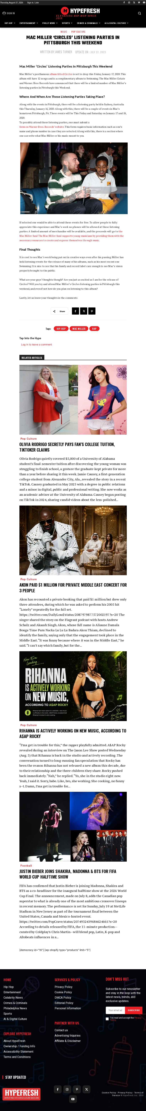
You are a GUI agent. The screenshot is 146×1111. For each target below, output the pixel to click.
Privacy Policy (125, 1093)
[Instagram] (129, 3)
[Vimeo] (139, 3)
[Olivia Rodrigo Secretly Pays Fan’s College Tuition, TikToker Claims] (73, 400)
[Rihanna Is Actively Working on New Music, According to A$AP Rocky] (73, 686)
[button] (139, 13)
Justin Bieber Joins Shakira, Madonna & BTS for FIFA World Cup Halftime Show (67, 874)
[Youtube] (144, 3)
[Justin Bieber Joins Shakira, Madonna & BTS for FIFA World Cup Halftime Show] (73, 827)
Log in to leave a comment (36, 344)
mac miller (78, 328)
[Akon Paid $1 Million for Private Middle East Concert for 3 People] (73, 540)
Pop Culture (78, 31)
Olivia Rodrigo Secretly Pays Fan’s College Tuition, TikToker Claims (67, 447)
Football (26, 865)
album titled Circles (60, 74)
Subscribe (134, 1010)
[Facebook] (124, 3)
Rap (94, 328)
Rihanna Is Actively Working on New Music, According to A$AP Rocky (72, 733)
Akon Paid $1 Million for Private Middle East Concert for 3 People (73, 587)
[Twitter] (134, 3)
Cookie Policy (109, 1093)
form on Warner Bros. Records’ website (41, 126)
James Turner (63, 52)
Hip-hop (61, 328)
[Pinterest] (91, 311)
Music (64, 31)
